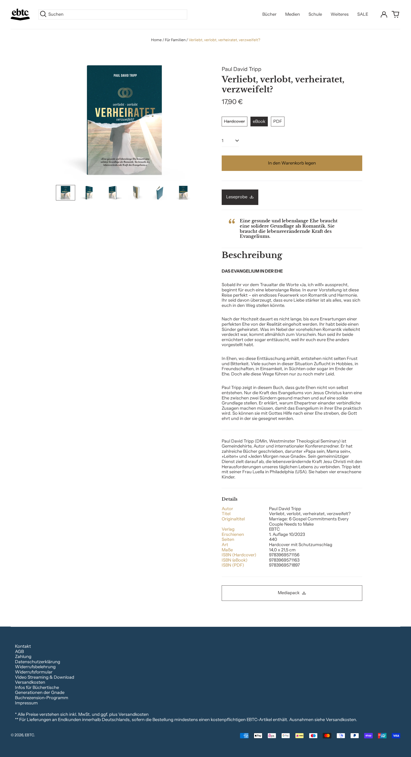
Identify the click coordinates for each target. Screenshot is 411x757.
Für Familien (175, 40)
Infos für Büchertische (37, 687)
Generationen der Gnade (39, 692)
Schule (315, 14)
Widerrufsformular (34, 672)
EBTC (29, 735)
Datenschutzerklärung (37, 661)
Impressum (26, 703)
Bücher (269, 14)
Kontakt (23, 646)
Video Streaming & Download (44, 677)
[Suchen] (43, 14)
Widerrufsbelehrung (35, 666)
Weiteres (340, 14)
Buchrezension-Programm (41, 697)
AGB (19, 651)
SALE (362, 14)
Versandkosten (30, 682)
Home (156, 40)
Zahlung (23, 656)
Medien (292, 14)
